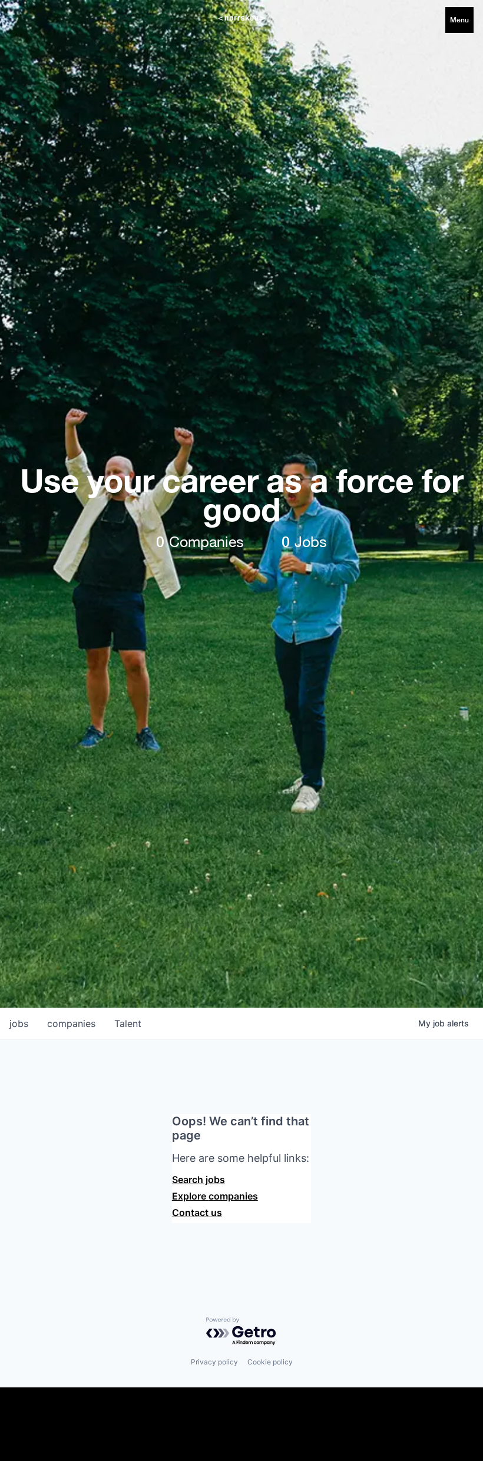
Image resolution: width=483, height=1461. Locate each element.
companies (71, 1023)
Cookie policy (270, 1361)
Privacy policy (214, 1361)
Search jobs (198, 1179)
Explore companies (215, 1196)
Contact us (197, 1212)
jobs (18, 1023)
